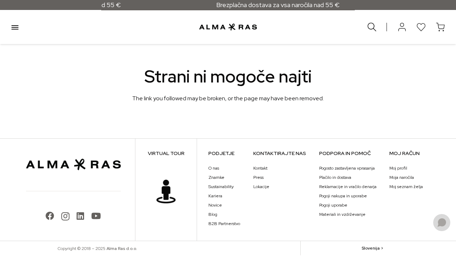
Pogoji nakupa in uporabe (343, 196)
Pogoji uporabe (333, 205)
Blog (212, 214)
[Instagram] (65, 216)
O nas (213, 168)
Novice (215, 205)
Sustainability (221, 187)
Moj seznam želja (406, 187)
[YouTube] (96, 216)
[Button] (402, 27)
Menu (15, 27)
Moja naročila (401, 177)
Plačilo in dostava (335, 177)
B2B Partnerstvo (224, 223)
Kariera (215, 196)
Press (258, 177)
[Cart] (440, 27)
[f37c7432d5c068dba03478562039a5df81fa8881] (166, 192)
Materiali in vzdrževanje (342, 214)
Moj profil (398, 168)
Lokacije (261, 187)
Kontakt (260, 168)
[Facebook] (50, 216)
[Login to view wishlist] (421, 27)
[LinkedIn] (80, 216)
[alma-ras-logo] (227, 27)
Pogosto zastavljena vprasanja (347, 168)
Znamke (216, 177)
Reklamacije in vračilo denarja (348, 187)
